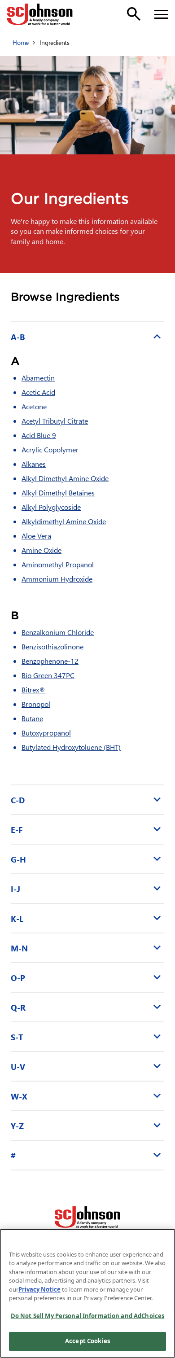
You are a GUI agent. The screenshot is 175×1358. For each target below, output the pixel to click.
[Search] (134, 14)
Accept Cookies (87, 1341)
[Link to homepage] (40, 14)
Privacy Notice (39, 1289)
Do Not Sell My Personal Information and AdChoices (87, 1316)
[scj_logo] (87, 1217)
